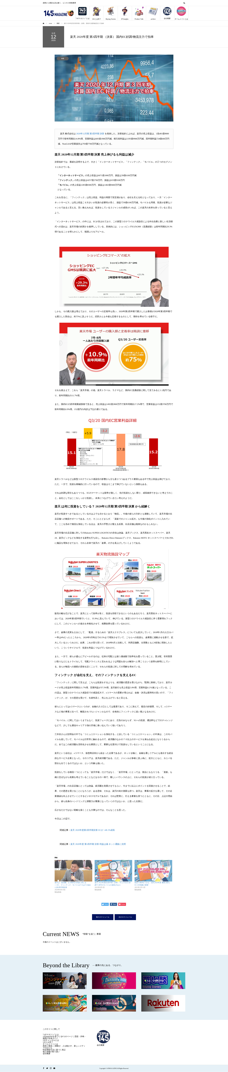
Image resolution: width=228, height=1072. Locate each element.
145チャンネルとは (51, 1040)
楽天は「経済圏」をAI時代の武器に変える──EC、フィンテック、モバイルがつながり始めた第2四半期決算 (73, 885)
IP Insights (124, 19)
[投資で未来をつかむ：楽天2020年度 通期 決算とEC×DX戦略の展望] (153, 870)
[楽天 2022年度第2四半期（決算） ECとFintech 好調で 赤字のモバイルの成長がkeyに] (113, 870)
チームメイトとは (181, 19)
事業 (62, 58)
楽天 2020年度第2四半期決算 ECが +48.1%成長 (92, 830)
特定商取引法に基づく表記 (54, 1050)
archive (153, 19)
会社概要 (167, 18)
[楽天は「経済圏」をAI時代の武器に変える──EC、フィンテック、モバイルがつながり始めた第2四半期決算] (73, 870)
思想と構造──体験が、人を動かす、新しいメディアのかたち (64, 1047)
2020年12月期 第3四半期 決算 (90, 133)
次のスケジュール (125, 917)
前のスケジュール (102, 917)
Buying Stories (111, 19)
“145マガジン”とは (82, 18)
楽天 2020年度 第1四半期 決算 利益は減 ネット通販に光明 (98, 844)
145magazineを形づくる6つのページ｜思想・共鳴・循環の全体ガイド (64, 1037)
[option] (114, 88)
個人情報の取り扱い (51, 1052)
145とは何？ (96, 19)
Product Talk (139, 19)
